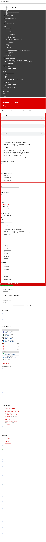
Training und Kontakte (10, 58)
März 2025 (6, 254)
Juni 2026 (6, 246)
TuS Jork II (12, 349)
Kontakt (4, 94)
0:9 (18, 343)
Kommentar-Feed (7, 279)
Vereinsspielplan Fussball (11, 53)
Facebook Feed (8, 55)
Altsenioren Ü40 (11, 34)
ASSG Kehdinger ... (8, 354)
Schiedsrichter (8, 47)
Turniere (7, 82)
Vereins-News (7, 180)
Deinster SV (5, 10)
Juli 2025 (6, 251)
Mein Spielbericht (9, 52)
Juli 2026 (6, 245)
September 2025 (7, 250)
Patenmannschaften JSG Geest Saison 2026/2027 (19, 50)
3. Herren (10, 33)
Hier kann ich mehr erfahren (6, 285)
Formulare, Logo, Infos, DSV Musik (15, 79)
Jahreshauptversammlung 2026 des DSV (13, 142)
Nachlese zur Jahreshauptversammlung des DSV (14, 152)
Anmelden (6, 276)
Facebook (5, 96)
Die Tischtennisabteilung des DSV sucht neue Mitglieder (16, 157)
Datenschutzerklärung (8, 289)
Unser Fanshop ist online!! (9, 155)
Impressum (5, 291)
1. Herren (10, 29)
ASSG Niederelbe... (8, 344)
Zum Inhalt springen (4, 1)
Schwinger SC (7, 335)
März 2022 (6, 258)
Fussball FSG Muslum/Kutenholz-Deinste (14, 39)
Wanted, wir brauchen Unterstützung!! (12, 141)
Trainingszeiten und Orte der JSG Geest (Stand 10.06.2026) (18, 61)
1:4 (18, 346)
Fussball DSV (8, 28)
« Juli (2, 219)
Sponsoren (5, 69)
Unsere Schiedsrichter (12, 49)
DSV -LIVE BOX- (11, 37)
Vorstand (7, 13)
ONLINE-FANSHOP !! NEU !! (9, 25)
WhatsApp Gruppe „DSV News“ (11, 150)
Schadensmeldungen (9, 73)
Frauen (9, 41)
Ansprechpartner (9, 15)
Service (4, 71)
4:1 (18, 349)
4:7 (18, 332)
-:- (18, 359)
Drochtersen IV (12, 341)
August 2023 (6, 256)
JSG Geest (5, 57)
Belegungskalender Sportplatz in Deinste (14, 20)
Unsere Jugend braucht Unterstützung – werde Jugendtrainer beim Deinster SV (21, 145)
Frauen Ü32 (10, 42)
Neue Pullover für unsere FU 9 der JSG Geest (14, 144)
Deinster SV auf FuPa (5, 363)
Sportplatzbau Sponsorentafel (12, 12)
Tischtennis (7, 66)
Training (7, 44)
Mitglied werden (6, 91)
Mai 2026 (6, 248)
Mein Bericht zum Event (10, 68)
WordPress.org (7, 281)
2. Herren (10, 31)
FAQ (6, 74)
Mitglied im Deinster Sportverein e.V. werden (15, 17)
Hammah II (12, 332)
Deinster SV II (7, 332)
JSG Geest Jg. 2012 (6, 106)
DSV (8, 45)
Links (6, 76)
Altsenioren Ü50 (11, 36)
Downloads (7, 77)
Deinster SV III (12, 335)
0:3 (18, 340)
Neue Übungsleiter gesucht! (10, 153)
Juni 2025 (6, 253)
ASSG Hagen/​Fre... (8, 357)
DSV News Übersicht (9, 23)
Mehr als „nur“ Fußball (8, 65)
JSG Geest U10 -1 (7, 149)
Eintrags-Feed (7, 277)
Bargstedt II (12, 360)
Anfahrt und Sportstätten (11, 18)
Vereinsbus (7, 81)
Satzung (7, 21)
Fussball (5, 26)
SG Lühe (11, 338)
